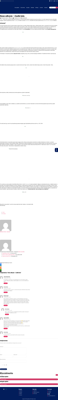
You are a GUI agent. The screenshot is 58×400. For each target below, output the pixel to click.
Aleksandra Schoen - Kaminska (5, 231)
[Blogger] (29, 267)
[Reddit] (29, 268)
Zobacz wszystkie (21, 251)
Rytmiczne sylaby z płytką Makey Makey (8, 254)
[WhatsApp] (29, 270)
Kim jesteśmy (23, 7)
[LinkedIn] (29, 265)
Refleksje (36, 7)
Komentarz (1, 346)
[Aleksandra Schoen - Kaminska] (29, 225)
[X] (29, 271)
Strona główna (17, 7)
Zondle (1, 19)
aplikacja (16, 20)
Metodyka (32, 7)
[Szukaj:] (52, 7)
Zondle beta (27, 20)
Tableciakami (27, 184)
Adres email (15, 354)
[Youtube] (56, 150)
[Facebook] (29, 264)
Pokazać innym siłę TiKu (6, 256)
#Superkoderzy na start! (6, 253)
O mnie (3, 212)
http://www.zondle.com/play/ (48, 20)
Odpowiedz (5, 283)
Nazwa (1, 354)
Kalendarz (46, 7)
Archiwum (41, 7)
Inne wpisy (4, 213)
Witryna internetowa (2, 359)
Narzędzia (27, 7)
